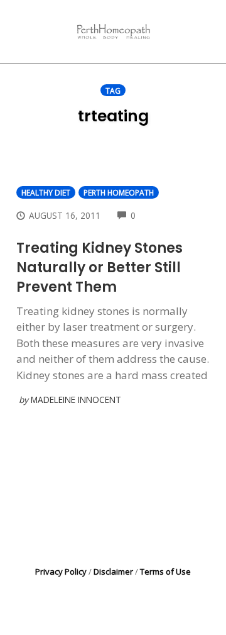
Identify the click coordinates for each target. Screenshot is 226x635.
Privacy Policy (61, 571)
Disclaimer (113, 571)
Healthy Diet (45, 192)
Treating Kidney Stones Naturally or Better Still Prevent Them (99, 267)
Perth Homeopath (118, 192)
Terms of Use (165, 571)
